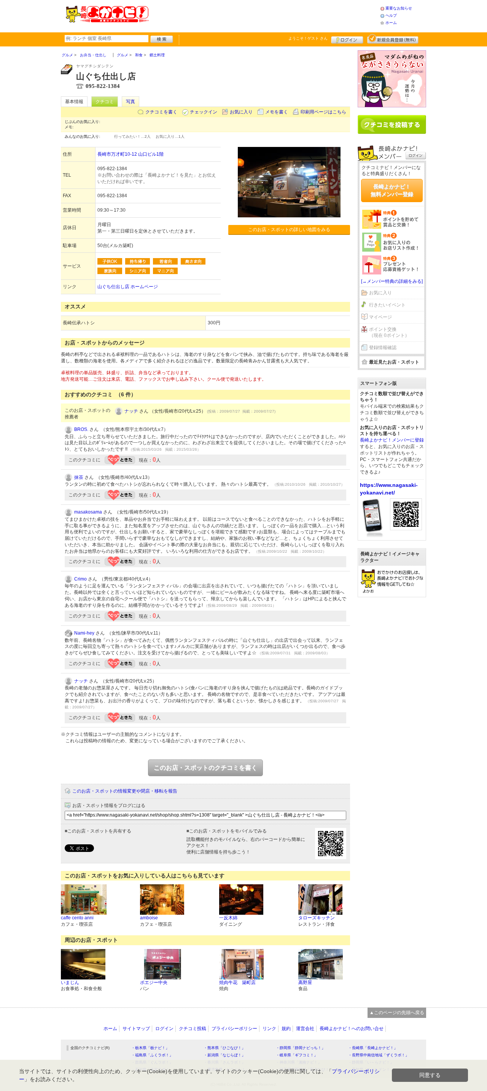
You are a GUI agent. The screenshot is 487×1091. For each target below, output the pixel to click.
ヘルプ (391, 15)
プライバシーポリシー (234, 1028)
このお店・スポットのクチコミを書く (205, 767)
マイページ (380, 317)
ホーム (391, 23)
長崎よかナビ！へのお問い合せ (352, 1028)
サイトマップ (136, 1028)
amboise (149, 917)
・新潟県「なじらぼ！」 (224, 1055)
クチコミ (104, 101)
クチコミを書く (161, 112)
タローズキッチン (316, 917)
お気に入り (241, 112)
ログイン (347, 39)
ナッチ (131, 411)
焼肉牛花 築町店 (237, 982)
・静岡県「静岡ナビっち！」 (300, 1048)
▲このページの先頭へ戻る (396, 1012)
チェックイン (203, 112)
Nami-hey (84, 633)
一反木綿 (228, 917)
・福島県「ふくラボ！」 (152, 1055)
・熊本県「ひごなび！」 (224, 1048)
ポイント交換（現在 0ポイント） (389, 332)
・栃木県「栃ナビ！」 (150, 1048)
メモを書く (276, 112)
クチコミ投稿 (192, 1028)
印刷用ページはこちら (323, 112)
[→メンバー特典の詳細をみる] (392, 281)
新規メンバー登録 (393, 39)
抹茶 (78, 477)
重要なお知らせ (398, 8)
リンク (269, 1028)
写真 (130, 101)
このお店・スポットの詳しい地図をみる (289, 229)
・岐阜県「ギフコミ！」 (297, 1055)
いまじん (70, 982)
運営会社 (305, 1028)
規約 (286, 1028)
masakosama (88, 512)
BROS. (81, 429)
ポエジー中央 (153, 982)
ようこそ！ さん (308, 38)
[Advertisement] (264, 15)
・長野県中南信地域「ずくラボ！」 (378, 1055)
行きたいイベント (387, 305)
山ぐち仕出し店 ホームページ (127, 286)
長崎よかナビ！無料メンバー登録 (392, 190)
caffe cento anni (77, 917)
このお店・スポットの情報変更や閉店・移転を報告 (124, 791)
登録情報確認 (382, 347)
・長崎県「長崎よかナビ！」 (373, 1048)
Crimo (80, 579)
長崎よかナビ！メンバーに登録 (392, 440)
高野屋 (305, 982)
